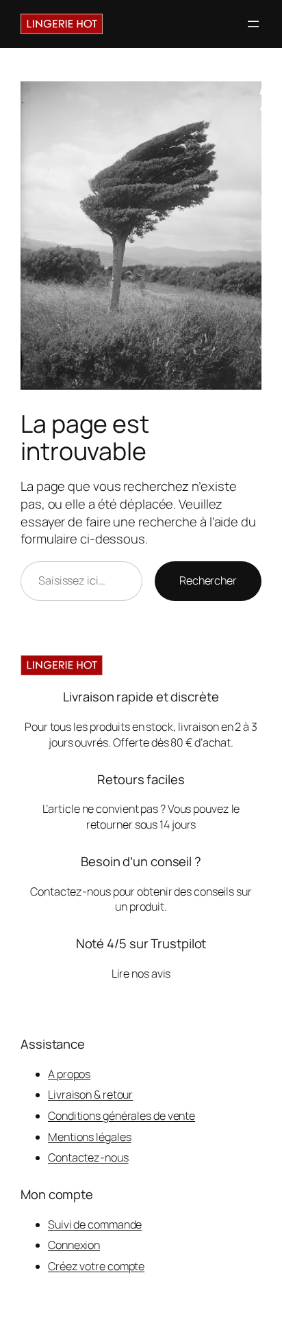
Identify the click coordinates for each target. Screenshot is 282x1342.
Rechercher (208, 580)
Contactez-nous (88, 1157)
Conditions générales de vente (121, 1115)
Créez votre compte (96, 1266)
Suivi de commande (95, 1224)
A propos (69, 1074)
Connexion (74, 1244)
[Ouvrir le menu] (253, 24)
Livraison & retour (90, 1094)
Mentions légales (89, 1136)
